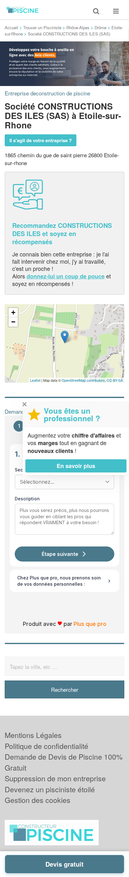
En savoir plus (76, 466)
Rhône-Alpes (78, 27)
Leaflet (35, 380)
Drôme (100, 27)
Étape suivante (60, 554)
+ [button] (13, 312)
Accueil (11, 27)
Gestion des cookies (37, 800)
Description (27, 498)
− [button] (13, 322)
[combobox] (62, 481)
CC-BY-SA (115, 380)
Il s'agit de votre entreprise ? (40, 140)
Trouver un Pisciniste (42, 27)
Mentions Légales (33, 735)
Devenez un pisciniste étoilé (50, 789)
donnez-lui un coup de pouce (66, 276)
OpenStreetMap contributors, (84, 380)
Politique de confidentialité (46, 746)
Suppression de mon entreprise (55, 778)
